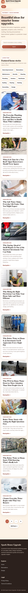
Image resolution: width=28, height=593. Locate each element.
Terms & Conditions (6, 583)
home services (7, 112)
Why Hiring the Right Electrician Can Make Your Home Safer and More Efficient (14, 294)
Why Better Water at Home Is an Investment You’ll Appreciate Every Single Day (14, 341)
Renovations (19, 70)
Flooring (12, 82)
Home (2, 564)
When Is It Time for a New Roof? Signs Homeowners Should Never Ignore (13, 161)
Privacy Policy (5, 580)
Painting (19, 82)
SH (3, 2)
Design (13, 87)
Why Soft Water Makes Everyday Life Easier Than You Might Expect (13, 204)
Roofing (4, 82)
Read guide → (6, 133)
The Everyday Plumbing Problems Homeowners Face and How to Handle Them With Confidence (12, 118)
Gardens (13, 78)
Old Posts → (14, 526)
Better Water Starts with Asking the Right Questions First (13, 421)
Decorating (5, 87)
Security (15, 74)
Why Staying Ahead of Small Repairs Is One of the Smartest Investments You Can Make (13, 248)
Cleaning (22, 74)
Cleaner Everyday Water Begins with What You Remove (12, 500)
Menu (3, 6)
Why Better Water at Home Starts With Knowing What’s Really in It (14, 460)
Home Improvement (7, 70)
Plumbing (5, 78)
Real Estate (22, 78)
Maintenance (6, 74)
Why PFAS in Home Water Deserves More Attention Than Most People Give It (13, 383)
